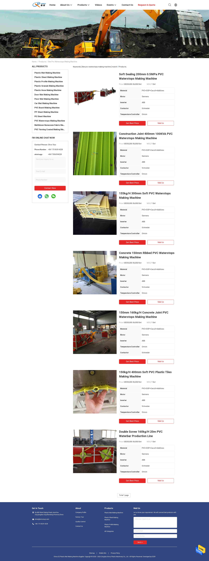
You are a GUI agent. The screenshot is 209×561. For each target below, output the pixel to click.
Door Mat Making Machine (46, 94)
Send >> (140, 542)
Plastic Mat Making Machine (47, 73)
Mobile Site (102, 553)
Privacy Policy (115, 553)
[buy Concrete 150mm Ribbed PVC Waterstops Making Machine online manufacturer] (95, 273)
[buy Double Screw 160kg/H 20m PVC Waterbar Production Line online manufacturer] (95, 451)
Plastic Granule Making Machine (49, 86)
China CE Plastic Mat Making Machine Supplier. (69, 556)
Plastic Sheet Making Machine (48, 77)
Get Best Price (132, 123)
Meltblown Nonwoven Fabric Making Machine (50, 125)
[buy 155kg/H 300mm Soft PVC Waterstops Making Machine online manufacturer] (95, 213)
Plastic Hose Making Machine (47, 90)
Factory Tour (79, 517)
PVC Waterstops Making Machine (49, 121)
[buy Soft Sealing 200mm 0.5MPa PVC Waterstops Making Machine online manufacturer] (95, 94)
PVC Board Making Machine (47, 108)
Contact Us (79, 526)
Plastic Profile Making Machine (48, 81)
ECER (153, 556)
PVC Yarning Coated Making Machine (50, 129)
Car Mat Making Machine (45, 103)
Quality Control (80, 521)
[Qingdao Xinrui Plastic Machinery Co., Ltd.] (39, 5)
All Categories (109, 531)
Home (34, 62)
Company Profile (80, 512)
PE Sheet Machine (42, 116)
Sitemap (92, 553)
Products (42, 62)
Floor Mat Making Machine (46, 99)
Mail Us (161, 123)
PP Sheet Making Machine (46, 112)
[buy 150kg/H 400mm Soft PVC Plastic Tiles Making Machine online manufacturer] (95, 392)
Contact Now (50, 188)
